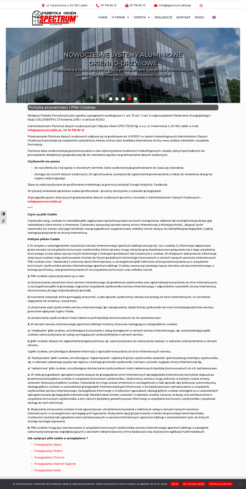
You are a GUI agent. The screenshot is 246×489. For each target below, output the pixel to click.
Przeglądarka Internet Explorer (55, 463)
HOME (102, 17)
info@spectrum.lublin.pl (44, 130)
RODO (199, 17)
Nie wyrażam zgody (193, 483)
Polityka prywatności (220, 483)
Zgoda (174, 483)
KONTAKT (183, 17)
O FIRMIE (118, 17)
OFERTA (140, 17)
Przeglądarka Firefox (48, 451)
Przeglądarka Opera (48, 444)
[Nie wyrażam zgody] (240, 483)
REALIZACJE (163, 17)
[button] (111, 99)
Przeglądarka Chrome (49, 457)
